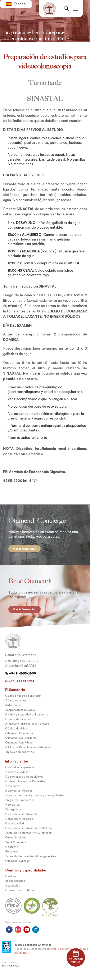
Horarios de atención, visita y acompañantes (34, 795)
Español (20, 4)
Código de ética (16, 728)
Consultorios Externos (20, 890)
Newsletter (13, 804)
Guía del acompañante (20, 767)
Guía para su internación (21, 814)
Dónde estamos (16, 700)
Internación (12, 885)
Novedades (13, 786)
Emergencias (13, 809)
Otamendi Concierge (19, 733)
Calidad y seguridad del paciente (26, 714)
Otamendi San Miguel (19, 742)
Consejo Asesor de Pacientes (25, 781)
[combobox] (16, 4)
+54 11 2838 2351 (21, 681)
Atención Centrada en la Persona (27, 723)
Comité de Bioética (18, 719)
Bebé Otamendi (15, 842)
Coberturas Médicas (19, 790)
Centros (10, 876)
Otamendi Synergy (17, 860)
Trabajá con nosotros (19, 752)
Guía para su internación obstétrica (28, 828)
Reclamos (11, 851)
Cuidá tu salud (14, 823)
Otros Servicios (15, 837)
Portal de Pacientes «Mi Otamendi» (28, 832)
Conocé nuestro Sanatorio (23, 695)
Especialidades (15, 880)
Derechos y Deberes (19, 818)
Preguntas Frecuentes (20, 800)
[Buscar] (68, 8)
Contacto (11, 846)
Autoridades (13, 705)
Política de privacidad (64, 948)
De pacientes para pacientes (24, 776)
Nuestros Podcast (17, 772)
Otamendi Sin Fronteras (21, 738)
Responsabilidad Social (20, 709)
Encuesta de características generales (30, 856)
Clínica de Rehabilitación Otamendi (28, 747)
